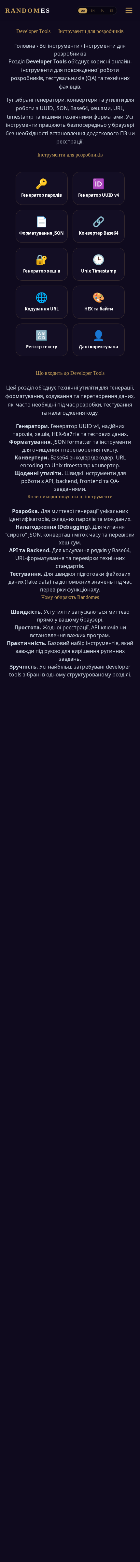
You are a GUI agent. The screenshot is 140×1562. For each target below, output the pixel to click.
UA (83, 10)
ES (111, 10)
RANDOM (27, 10)
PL (102, 10)
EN (93, 10)
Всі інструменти (59, 45)
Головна (24, 45)
